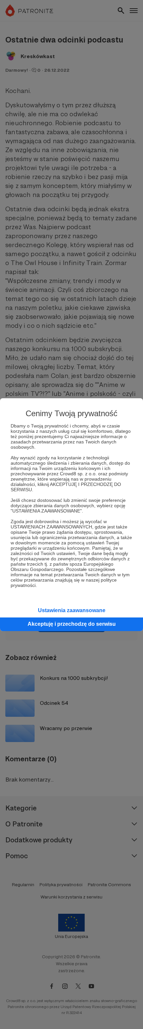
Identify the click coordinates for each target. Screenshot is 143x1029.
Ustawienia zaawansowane (71, 610)
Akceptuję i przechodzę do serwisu (72, 624)
